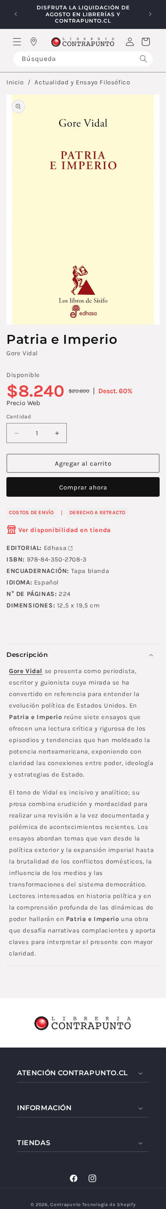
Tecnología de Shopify (109, 1204)
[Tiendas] (33, 42)
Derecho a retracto (97, 512)
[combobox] (83, 59)
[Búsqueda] (143, 59)
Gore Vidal (22, 353)
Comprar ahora (83, 487)
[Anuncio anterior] (15, 14)
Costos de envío (31, 512)
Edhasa (55, 548)
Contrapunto (65, 1204)
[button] (17, 41)
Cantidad (18, 416)
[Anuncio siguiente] (150, 14)
